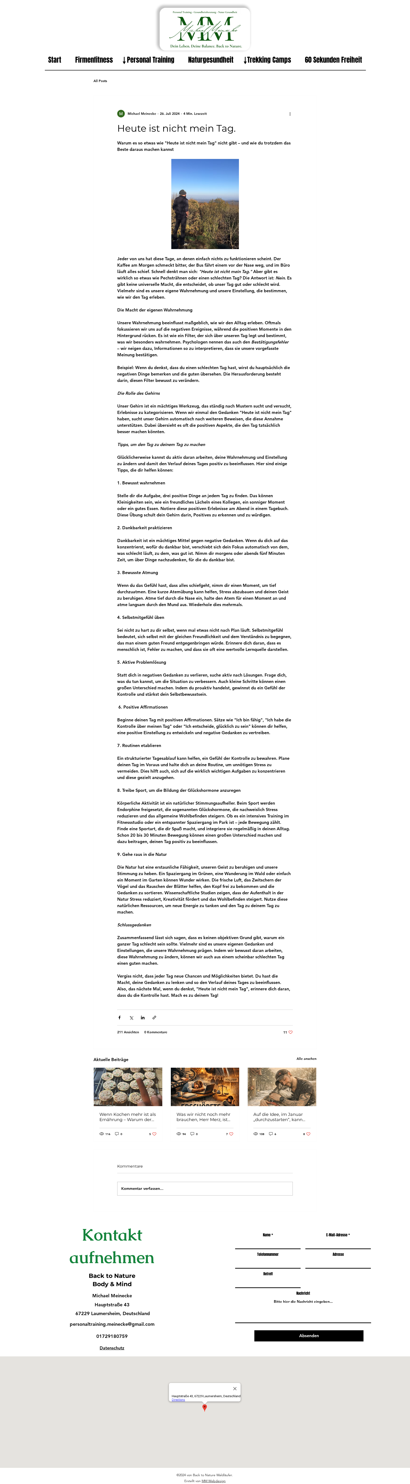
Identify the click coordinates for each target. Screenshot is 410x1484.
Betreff (268, 1274)
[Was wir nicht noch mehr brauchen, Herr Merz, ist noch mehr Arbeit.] (205, 1087)
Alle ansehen (307, 1059)
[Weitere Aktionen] (290, 113)
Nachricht (303, 1293)
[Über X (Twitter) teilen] (131, 1017)
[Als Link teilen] (154, 1017)
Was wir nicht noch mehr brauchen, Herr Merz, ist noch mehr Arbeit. (203, 1117)
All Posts (100, 81)
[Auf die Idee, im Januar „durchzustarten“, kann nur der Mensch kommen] (282, 1087)
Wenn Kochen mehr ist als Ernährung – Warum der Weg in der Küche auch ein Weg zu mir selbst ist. (127, 1117)
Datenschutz (112, 1348)
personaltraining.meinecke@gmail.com (112, 1324)
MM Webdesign (214, 1481)
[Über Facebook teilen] (119, 1017)
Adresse (338, 1254)
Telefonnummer (268, 1254)
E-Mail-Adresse (336, 1235)
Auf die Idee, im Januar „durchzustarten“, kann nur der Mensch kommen (280, 1117)
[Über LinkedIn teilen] (142, 1017)
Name (266, 1235)
